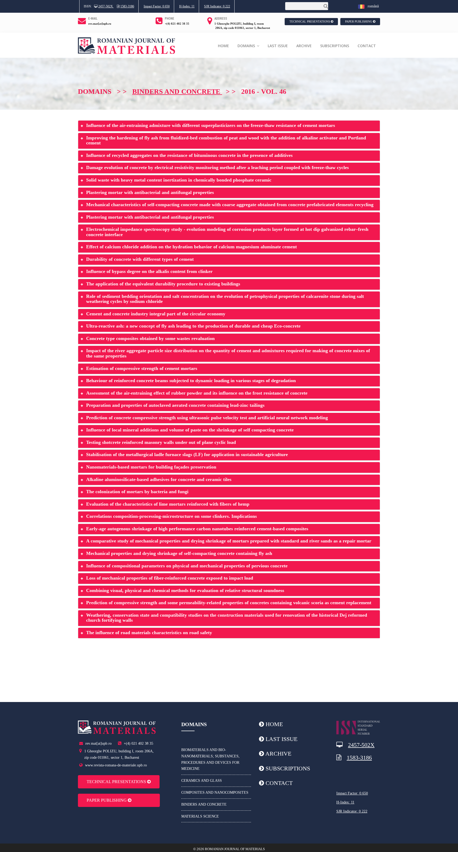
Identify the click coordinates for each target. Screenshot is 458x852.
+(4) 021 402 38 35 (177, 23)
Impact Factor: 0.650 (157, 6)
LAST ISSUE (278, 45)
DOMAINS (246, 45)
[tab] (229, 126)
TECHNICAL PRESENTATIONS (310, 21)
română (371, 6)
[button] (229, 126)
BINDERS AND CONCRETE (204, 804)
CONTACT (367, 45)
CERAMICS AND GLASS (201, 781)
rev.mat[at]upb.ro (99, 23)
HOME (223, 45)
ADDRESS (220, 18)
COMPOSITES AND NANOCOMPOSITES (214, 792)
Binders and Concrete (177, 91)
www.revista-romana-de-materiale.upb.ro (116, 765)
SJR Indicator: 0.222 (217, 6)
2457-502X (106, 6)
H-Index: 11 (187, 6)
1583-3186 (127, 6)
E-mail (93, 18)
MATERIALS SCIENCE (200, 816)
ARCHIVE (304, 45)
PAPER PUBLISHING (359, 21)
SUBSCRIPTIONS (334, 45)
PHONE (169, 18)
